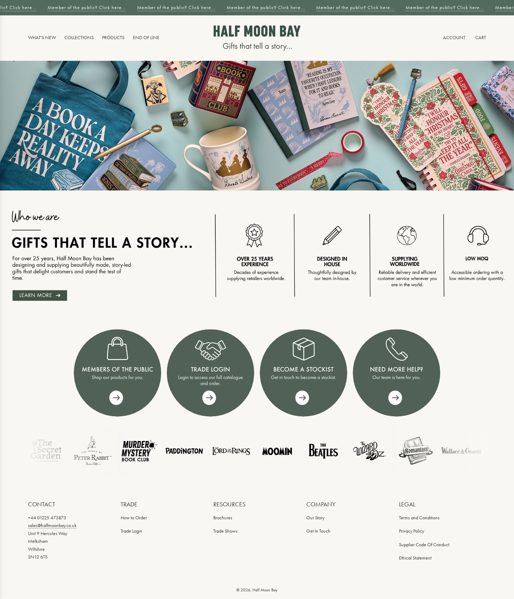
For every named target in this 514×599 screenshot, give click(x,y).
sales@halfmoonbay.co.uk (52, 525)
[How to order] (303, 373)
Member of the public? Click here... (83, 7)
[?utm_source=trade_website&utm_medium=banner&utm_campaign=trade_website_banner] (117, 373)
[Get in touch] (396, 373)
